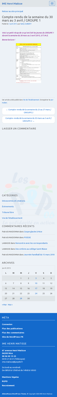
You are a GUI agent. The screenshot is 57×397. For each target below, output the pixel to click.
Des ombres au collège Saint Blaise (31, 249)
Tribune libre (8, 212)
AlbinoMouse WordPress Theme (14, 394)
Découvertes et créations (13, 201)
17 (36, 288)
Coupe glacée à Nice (33, 231)
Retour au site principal (12, 11)
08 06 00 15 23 (9, 356)
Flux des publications (12, 328)
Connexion (7, 324)
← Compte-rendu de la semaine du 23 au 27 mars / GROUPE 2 (28, 110)
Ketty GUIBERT (26, 24)
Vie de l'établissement (31, 100)
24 (36, 293)
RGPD (5, 381)
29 (21, 298)
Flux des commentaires (13, 332)
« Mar (4, 304)
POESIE (27, 237)
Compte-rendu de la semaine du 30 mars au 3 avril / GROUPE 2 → (28, 119)
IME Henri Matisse (12, 3)
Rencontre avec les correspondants (31, 243)
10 (36, 283)
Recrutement (8, 385)
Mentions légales (10, 377)
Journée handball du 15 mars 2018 (39, 254)
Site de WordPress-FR (12, 337)
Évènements (8, 206)
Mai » (10, 304)
